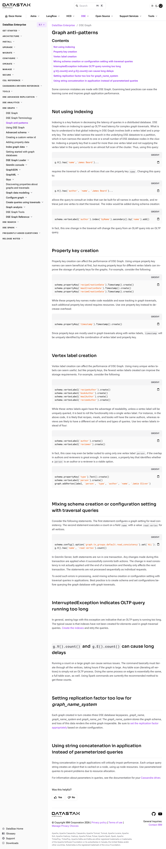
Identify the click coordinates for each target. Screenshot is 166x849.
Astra (35, 16)
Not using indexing (64, 47)
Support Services (131, 16)
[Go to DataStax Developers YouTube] (160, 814)
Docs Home (13, 16)
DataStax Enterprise (63, 25)
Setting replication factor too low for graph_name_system (85, 76)
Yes (58, 797)
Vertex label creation (65, 56)
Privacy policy (99, 822)
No (71, 797)
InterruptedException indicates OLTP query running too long (87, 66)
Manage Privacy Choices (65, 826)
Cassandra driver (150, 777)
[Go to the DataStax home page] (66, 814)
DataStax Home (12, 828)
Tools (153, 16)
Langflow (53, 16)
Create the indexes (73, 627)
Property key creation (65, 51)
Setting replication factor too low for (91, 701)
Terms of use (115, 822)
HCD (70, 16)
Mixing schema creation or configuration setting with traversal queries (93, 61)
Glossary (8, 833)
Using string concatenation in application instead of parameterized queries (95, 80)
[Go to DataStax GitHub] (154, 814)
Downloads (10, 843)
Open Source (104, 16)
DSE (85, 16)
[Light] (152, 6)
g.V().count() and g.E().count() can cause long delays (83, 71)
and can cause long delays (103, 649)
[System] (161, 6)
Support (8, 838)
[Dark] (156, 6)
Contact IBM (155, 824)
